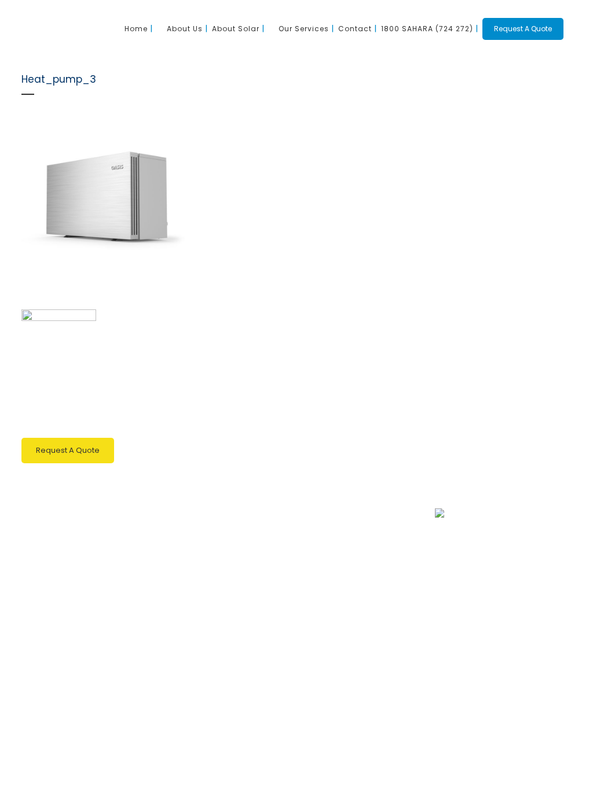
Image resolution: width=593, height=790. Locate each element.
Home (333, 338)
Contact (336, 428)
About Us (339, 361)
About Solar (344, 383)
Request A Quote (523, 29)
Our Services (347, 406)
